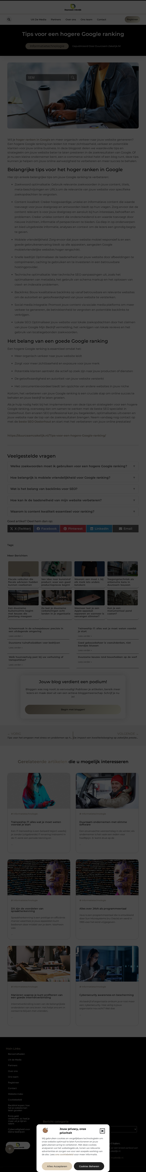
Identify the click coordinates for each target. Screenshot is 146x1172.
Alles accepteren (57, 1166)
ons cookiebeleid (64, 1154)
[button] (102, 1131)
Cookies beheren (89, 1166)
